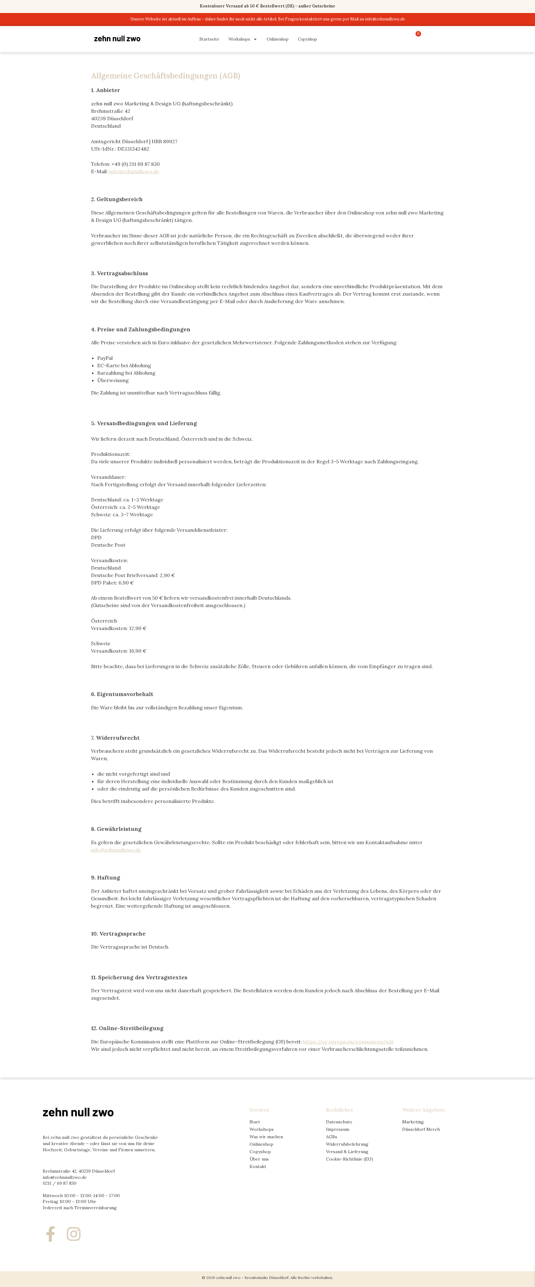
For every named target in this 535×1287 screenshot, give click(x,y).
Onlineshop (278, 39)
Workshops (239, 39)
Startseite (209, 39)
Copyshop (307, 39)
